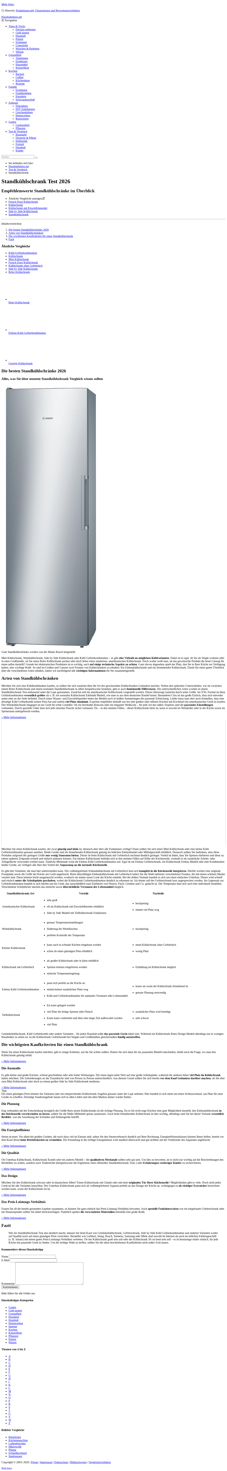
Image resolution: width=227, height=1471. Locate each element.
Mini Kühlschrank (19, 259)
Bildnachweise (78, 1462)
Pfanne (12, 1449)
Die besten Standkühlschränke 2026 (29, 229)
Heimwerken (23, 115)
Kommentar (8, 1283)
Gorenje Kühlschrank (21, 363)
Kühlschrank (16, 204)
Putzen (19, 39)
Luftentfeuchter (17, 1443)
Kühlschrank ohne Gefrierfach (26, 265)
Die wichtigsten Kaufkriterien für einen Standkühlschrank (41, 236)
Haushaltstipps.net (19, 166)
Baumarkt (21, 134)
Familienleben (23, 93)
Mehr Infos (7, 4)
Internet (13, 1326)
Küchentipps (23, 80)
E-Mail (5, 1260)
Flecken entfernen (26, 29)
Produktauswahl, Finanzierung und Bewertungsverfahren (48, 10)
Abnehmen (22, 58)
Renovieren (22, 118)
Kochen (13, 70)
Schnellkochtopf (18, 1453)
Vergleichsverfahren (99, 1462)
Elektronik (21, 141)
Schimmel (21, 42)
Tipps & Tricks (17, 26)
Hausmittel (22, 64)
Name (4, 1256)
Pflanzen (20, 128)
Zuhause (13, 102)
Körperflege (22, 67)
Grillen (19, 77)
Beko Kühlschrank (19, 302)
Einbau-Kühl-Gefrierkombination (27, 332)
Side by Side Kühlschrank (23, 211)
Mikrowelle (15, 1446)
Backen (20, 74)
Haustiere (21, 96)
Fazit (11, 239)
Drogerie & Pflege (26, 137)
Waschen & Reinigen (27, 48)
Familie (13, 86)
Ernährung (21, 61)
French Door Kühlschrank (23, 201)
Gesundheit (15, 54)
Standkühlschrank (19, 214)
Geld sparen (22, 32)
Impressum (46, 1462)
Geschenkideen (24, 112)
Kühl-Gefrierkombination (23, 252)
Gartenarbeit (22, 125)
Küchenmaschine (18, 1440)
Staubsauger (15, 1456)
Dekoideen (22, 105)
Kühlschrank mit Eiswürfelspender (28, 208)
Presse (34, 1462)
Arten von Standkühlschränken (26, 232)
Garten (12, 121)
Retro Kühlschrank (19, 272)
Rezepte (20, 83)
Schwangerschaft (25, 99)
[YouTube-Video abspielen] (113, 782)
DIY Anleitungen (25, 109)
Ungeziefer (22, 45)
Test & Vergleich (18, 131)
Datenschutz (61, 1462)
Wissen (20, 51)
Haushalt (21, 35)
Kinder (19, 150)
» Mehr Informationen (13, 717)
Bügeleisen (15, 1437)
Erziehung (21, 90)
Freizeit (20, 144)
